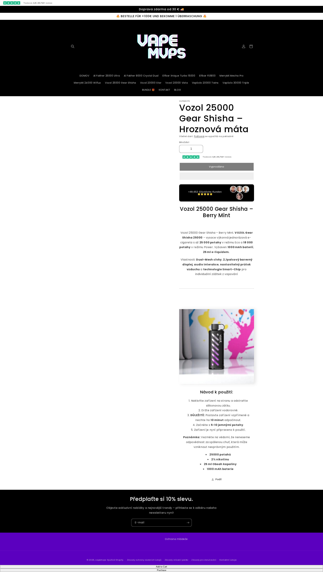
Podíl (219, 479)
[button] (217, 176)
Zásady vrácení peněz (176, 560)
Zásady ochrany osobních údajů (144, 560)
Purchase (161, 570)
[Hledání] (72, 46)
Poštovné (199, 136)
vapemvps (100, 560)
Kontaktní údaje (228, 560)
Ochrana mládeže (176, 539)
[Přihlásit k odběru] (188, 523)
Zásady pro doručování (203, 560)
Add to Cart (161, 566)
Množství (184, 142)
